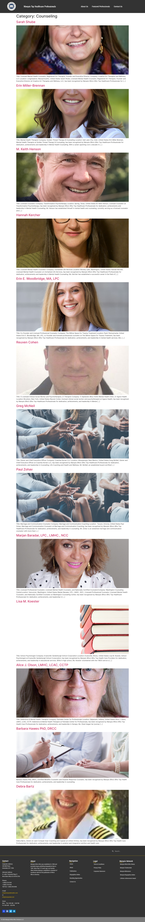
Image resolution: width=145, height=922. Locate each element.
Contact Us (118, 6)
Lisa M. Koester (27, 601)
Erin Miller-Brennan (30, 85)
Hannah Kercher (28, 215)
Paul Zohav (24, 469)
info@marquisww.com (8, 897)
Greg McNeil (25, 406)
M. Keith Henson (28, 149)
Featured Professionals (101, 6)
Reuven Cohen (27, 342)
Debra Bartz (25, 786)
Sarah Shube (25, 22)
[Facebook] (7, 911)
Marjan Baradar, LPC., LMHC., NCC (42, 535)
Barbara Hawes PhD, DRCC (36, 728)
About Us (84, 6)
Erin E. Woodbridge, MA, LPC (37, 279)
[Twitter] (10, 911)
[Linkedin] (14, 911)
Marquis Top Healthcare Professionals (40, 6)
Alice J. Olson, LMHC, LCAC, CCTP (42, 665)
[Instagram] (3, 911)
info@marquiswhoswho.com (10, 893)
